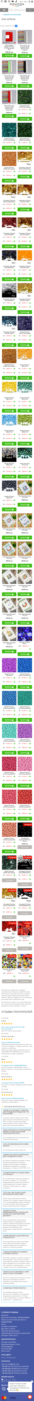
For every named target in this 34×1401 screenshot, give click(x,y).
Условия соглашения (9, 1326)
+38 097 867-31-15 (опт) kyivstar (14, 1371)
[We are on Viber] (4, 1390)
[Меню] (4, 10)
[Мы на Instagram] (9, 2)
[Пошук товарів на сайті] (30, 10)
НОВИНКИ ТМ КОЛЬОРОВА (12, 14)
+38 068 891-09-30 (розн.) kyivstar (14, 1369)
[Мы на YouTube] (13, 2)
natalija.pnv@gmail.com (10, 1364)
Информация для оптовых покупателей (15, 1333)
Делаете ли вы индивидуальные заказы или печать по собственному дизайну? (15, 1213)
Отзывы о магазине (8, 1342)
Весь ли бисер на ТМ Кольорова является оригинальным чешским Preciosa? (17, 1131)
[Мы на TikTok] (16, 2)
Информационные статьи (10, 1344)
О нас (3, 1324)
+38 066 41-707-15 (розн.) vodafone (15, 1366)
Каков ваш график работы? (14, 1288)
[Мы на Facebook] (5, 2)
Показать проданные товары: (8, 26)
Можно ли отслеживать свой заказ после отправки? (16, 1272)
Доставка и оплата (8, 1329)
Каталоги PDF (6, 1349)
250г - (24, 646)
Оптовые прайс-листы (9, 1335)
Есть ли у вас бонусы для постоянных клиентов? (14, 1193)
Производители (7, 1346)
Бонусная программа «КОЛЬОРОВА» (15, 1317)
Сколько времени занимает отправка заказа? (15, 1252)
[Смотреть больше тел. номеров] (26, 2)
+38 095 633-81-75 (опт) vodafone (14, 1373)
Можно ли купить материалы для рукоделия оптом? (16, 1155)
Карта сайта (5, 1351)
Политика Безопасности (10, 1331)
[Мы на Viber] (2, 2)
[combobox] (17, 10)
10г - (23, 109)
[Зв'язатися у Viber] (23, 1397)
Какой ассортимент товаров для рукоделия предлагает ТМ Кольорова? (16, 1112)
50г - (23, 113)
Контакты (4, 1315)
